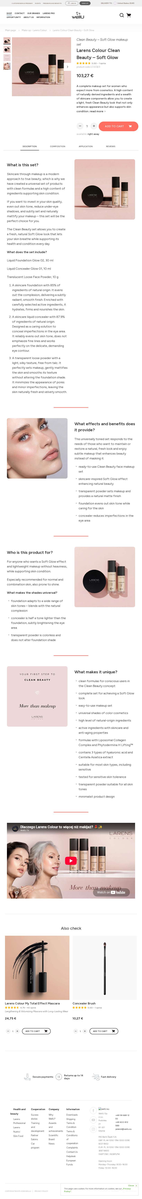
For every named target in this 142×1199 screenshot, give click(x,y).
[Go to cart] (129, 15)
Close (132, 1185)
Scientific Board (53, 1137)
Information (73, 1109)
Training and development (37, 1127)
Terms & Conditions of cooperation (72, 1137)
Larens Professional (19, 1121)
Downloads (72, 1115)
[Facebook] (93, 1110)
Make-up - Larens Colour (34, 30)
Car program (35, 1145)
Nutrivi (16, 1131)
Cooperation (38, 1109)
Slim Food (18, 1136)
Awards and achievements (54, 1127)
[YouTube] (93, 1119)
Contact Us (72, 1152)
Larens (16, 1127)
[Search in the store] (122, 15)
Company (54, 1109)
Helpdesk (71, 1156)
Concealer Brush (84, 1003)
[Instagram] (93, 1129)
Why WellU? (52, 1117)
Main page (10, 30)
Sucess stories (34, 1117)
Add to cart (114, 126)
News (51, 1143)
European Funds (71, 1162)
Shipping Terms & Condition (71, 1123)
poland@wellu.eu (124, 1129)
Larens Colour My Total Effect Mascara (32, 1003)
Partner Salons (34, 1137)
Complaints (72, 1147)
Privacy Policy (41, 1191)
